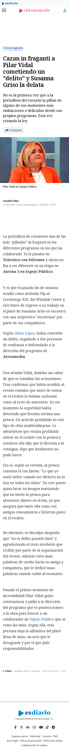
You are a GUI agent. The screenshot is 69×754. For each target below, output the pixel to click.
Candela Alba (11, 201)
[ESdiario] (10, 4)
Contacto (47, 736)
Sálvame (35, 671)
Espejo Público (50, 671)
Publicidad (35, 736)
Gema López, (25, 333)
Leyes (64, 671)
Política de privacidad (30, 741)
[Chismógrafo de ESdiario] (34, 10)
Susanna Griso (21, 671)
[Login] (64, 10)
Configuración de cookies (34, 745)
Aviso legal (12, 741)
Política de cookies (53, 741)
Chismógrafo (13, 48)
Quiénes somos (20, 736)
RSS (55, 736)
